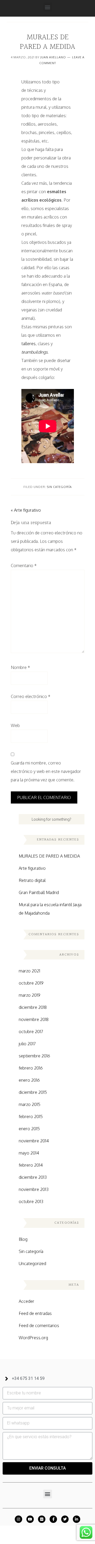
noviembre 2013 (34, 1189)
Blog (23, 1239)
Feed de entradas (35, 1313)
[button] (47, 7)
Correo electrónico (30, 696)
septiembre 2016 (34, 1055)
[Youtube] (30, 1519)
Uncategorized (32, 1263)
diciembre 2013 (33, 1177)
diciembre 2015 (33, 1092)
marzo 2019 (29, 995)
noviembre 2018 (34, 1019)
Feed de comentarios (39, 1325)
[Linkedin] (76, 1519)
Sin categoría (59, 487)
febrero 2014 (31, 1165)
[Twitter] (65, 1519)
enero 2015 (29, 1128)
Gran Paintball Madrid (39, 892)
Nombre (20, 667)
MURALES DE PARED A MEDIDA (49, 856)
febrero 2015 (31, 1116)
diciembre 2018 (33, 1007)
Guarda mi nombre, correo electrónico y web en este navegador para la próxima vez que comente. (46, 771)
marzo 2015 (29, 1104)
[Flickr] (41, 1519)
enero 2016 (29, 1080)
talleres (28, 343)
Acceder (26, 1301)
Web (15, 725)
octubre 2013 (31, 1201)
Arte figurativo (32, 868)
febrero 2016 (31, 1068)
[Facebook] (53, 1519)
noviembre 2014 (34, 1140)
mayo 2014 (29, 1153)
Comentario (24, 565)
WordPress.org (33, 1337)
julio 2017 (27, 1043)
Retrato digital (32, 880)
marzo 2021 (29, 970)
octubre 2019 (31, 983)
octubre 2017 (31, 1031)
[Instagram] (18, 1519)
